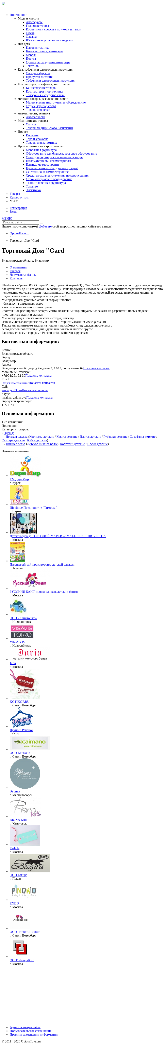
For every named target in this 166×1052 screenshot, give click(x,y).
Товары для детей (38, 109)
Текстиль (32, 66)
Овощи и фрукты (38, 73)
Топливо (32, 186)
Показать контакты (96, 368)
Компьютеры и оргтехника (44, 91)
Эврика (15, 791)
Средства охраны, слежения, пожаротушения (57, 175)
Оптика (31, 124)
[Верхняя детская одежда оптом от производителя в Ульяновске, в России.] (25, 816)
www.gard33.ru (12, 390)
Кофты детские (66, 436)
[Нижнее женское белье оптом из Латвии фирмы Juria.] (30, 659)
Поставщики (18, 14)
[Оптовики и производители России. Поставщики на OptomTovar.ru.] (20, 8)
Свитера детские (13, 440)
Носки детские (97, 444)
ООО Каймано (20, 753)
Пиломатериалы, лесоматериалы (48, 161)
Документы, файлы (23, 274)
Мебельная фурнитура (41, 150)
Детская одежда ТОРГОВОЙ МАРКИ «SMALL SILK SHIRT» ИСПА (58, 536)
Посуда (31, 58)
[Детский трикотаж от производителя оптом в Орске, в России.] (21, 726)
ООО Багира (18, 875)
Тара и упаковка (37, 139)
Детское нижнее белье (42, 444)
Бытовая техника (37, 47)
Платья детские (90, 436)
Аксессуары (34, 22)
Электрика (33, 190)
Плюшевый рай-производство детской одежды (42, 564)
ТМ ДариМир (19, 479)
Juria (13, 663)
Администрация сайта (25, 1027)
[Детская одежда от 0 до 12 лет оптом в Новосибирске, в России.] (18, 614)
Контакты (16, 278)
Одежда (31, 36)
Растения (32, 135)
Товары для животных (41, 142)
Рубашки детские (115, 436)
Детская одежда (17, 436)
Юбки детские (37, 440)
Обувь (30, 33)
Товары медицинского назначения (49, 128)
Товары (15, 193)
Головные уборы (37, 25)
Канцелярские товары (41, 87)
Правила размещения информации (34, 1034)
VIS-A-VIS (17, 641)
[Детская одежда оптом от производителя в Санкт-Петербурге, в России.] (30, 749)
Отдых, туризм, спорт (41, 106)
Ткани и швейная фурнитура (46, 182)
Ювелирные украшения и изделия (49, 40)
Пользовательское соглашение (30, 1031)
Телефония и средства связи (45, 95)
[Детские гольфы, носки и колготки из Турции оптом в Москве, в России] (20, 956)
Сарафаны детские (142, 436)
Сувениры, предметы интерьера (48, 62)
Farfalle (14, 848)
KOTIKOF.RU (20, 701)
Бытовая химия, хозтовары (44, 51)
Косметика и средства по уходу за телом (53, 29)
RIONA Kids (18, 819)
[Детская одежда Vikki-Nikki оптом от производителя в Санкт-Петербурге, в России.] (20, 928)
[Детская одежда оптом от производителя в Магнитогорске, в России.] (25, 787)
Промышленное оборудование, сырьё (52, 168)
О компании (18, 267)
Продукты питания (39, 77)
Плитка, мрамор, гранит (42, 164)
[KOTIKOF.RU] (25, 698)
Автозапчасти (35, 117)
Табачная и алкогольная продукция (50, 80)
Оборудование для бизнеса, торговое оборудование (61, 153)
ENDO (14, 903)
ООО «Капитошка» (23, 618)
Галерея (15, 271)
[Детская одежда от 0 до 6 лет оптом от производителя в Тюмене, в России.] (17, 561)
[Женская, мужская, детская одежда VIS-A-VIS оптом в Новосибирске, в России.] (22, 638)
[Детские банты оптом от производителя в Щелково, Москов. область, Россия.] (30, 588)
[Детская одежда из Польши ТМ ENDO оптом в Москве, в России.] (24, 899)
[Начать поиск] (41, 223)
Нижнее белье (15, 444)
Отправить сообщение (15, 383)
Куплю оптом (19, 197)
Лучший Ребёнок (21, 730)
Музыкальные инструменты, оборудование (56, 102)
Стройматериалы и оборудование (49, 179)
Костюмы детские (41, 436)
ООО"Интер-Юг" (22, 960)
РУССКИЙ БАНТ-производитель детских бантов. (44, 591)
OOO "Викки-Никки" (25, 931)
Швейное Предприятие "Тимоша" (33, 507)
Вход (13, 211)
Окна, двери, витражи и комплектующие (54, 157)
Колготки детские (72, 444)
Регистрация (18, 208)
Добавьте (45, 226)
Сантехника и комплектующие (47, 172)
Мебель (31, 55)
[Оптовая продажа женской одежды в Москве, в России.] (25, 844)
